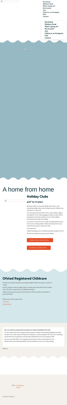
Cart (44, 10)
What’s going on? (49, 6)
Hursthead (46, 2)
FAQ (44, 14)
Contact (46, 16)
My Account (47, 8)
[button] (54, 19)
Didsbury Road (48, 4)
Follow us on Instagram (51, 12)
